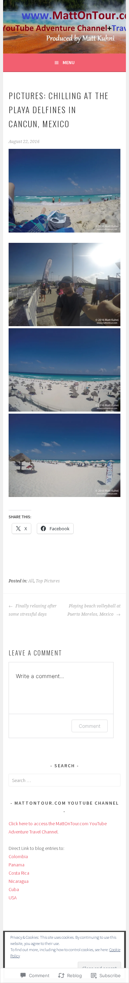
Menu (69, 62)
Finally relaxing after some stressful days (33, 610)
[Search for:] (64, 780)
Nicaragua (19, 881)
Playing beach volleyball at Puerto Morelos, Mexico (93, 610)
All (31, 581)
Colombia (18, 856)
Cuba (14, 889)
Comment (89, 726)
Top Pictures (48, 581)
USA (13, 898)
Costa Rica (19, 873)
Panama (16, 865)
